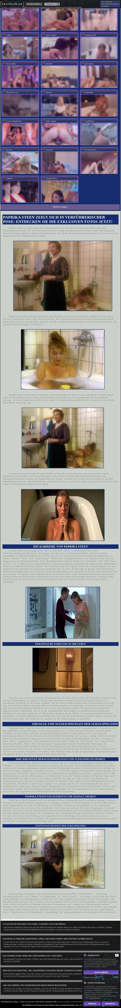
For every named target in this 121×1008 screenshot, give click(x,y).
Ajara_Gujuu (50, 35)
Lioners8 (49, 150)
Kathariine (89, 92)
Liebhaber (105, 6)
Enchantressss (90, 150)
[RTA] (116, 977)
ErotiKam (4, 7)
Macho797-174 (12, 92)
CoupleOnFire (51, 178)
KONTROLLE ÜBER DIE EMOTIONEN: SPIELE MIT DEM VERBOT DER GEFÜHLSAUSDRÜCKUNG (48, 939)
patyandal (89, 64)
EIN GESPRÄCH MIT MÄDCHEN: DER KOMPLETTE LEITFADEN (32, 956)
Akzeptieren (110, 1003)
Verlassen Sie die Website (92, 977)
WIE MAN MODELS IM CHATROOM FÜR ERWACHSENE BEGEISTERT (35, 985)
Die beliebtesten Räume (110, 4)
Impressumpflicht (64, 1002)
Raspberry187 (90, 35)
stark (57, 770)
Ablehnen (92, 1003)
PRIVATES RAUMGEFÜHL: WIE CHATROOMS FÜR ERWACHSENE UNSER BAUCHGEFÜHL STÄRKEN (49, 971)
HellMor (9, 178)
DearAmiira (11, 64)
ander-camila (50, 121)
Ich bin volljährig (101, 972)
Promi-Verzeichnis (15, 7)
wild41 (8, 35)
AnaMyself (89, 121)
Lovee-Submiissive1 (14, 121)
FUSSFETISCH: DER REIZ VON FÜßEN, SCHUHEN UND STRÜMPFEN (34, 924)
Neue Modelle (106, 2)
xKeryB (48, 92)
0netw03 (48, 64)
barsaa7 (9, 150)
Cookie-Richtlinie (77, 1002)
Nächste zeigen (60, 206)
